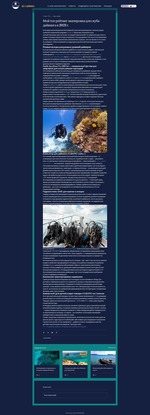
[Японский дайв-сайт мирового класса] (103, 358)
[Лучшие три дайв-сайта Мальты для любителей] (75, 358)
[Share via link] (56, 332)
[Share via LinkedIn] (52, 332)
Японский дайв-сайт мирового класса (103, 369)
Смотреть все (112, 347)
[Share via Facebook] (44, 332)
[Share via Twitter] (48, 332)
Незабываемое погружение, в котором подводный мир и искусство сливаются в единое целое (46, 369)
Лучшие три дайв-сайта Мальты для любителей (75, 369)
